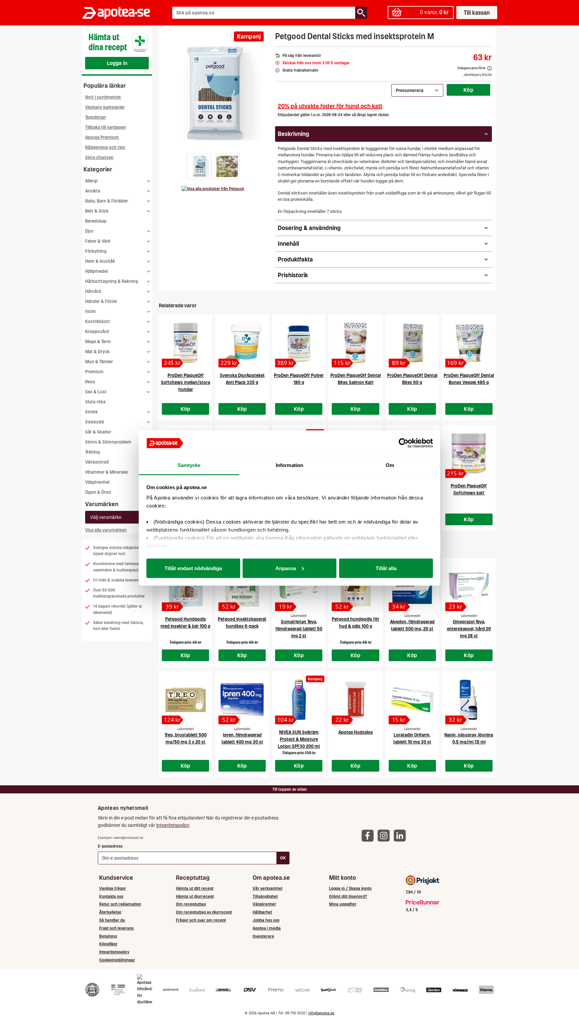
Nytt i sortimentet (103, 97)
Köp (468, 89)
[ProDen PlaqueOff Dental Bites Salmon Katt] (355, 343)
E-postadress (110, 846)
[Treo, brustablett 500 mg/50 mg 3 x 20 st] (185, 700)
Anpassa (285, 568)
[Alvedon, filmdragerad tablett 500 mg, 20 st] (412, 586)
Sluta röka (95, 402)
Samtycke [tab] (189, 465)
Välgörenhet (97, 482)
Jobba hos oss (266, 920)
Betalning (108, 936)
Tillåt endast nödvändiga (193, 568)
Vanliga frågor (112, 888)
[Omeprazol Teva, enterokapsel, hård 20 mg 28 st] (469, 586)
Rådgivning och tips (105, 147)
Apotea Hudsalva (355, 732)
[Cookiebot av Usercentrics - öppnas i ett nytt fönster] (403, 443)
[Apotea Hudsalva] (355, 700)
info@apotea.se (321, 1013)
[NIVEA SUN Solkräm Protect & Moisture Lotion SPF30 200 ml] (299, 700)
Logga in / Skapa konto (350, 888)
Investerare (263, 936)
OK (283, 857)
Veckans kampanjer (105, 107)
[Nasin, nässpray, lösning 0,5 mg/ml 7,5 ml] (469, 700)
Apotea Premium (102, 137)
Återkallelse (110, 912)
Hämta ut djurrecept (195, 896)
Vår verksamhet (267, 888)
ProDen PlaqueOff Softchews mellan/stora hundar (185, 382)
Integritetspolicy (114, 951)
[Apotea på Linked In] (401, 835)
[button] (199, 166)
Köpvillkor (108, 943)
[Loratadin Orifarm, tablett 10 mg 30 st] (412, 700)
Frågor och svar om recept (201, 920)
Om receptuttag (191, 904)
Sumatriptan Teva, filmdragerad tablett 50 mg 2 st (298, 629)
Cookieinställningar (117, 959)
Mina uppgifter (343, 904)
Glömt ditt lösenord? (348, 896)
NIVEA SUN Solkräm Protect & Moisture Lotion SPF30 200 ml (299, 739)
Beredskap (96, 221)
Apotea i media (267, 928)
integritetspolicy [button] (172, 825)
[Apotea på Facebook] (369, 835)
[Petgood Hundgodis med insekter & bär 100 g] (185, 586)
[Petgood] (213, 188)
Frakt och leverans (116, 928)
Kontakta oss (111, 896)
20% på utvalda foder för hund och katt (330, 106)
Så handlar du (112, 920)
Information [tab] (289, 465)
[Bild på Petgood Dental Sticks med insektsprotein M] (215, 93)
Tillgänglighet (265, 896)
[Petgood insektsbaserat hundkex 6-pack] (242, 586)
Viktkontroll (97, 462)
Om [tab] (390, 465)
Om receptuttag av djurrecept (204, 912)
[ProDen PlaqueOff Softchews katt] (469, 453)
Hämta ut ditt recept (194, 888)
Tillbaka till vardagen (105, 127)
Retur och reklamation (120, 904)
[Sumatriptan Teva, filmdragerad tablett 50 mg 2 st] (299, 586)
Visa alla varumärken (106, 530)
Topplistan (95, 117)
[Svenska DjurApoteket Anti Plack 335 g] (242, 343)
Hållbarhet (262, 912)
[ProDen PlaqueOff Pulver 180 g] (299, 343)
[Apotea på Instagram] (385, 835)
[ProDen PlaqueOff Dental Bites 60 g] (412, 343)
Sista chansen (99, 157)
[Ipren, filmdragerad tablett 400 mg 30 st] (242, 700)
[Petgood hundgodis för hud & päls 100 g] (355, 586)
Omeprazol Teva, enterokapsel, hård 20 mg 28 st (469, 629)
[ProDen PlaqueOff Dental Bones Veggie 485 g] (469, 343)
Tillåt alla (386, 568)
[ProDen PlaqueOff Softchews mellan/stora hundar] (185, 343)
